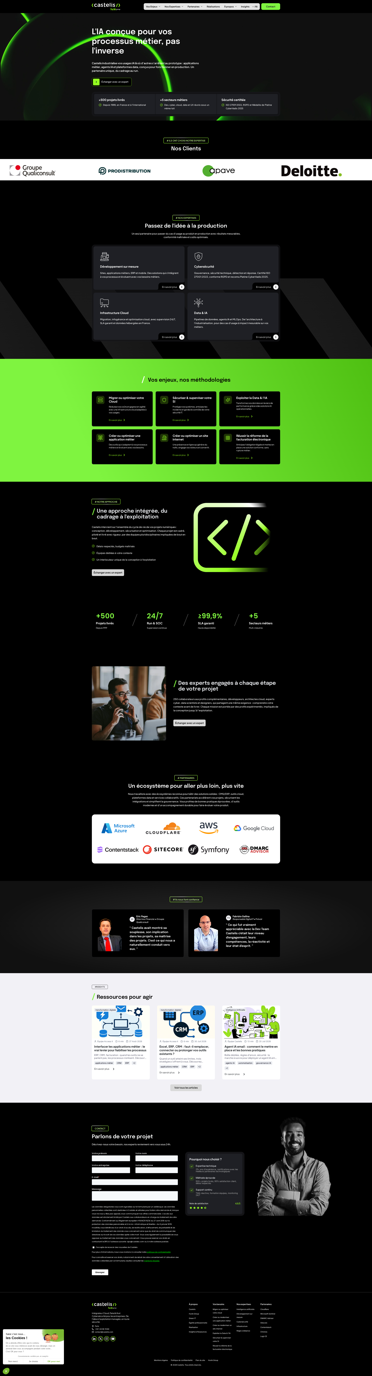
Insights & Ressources (198, 1332)
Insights (245, 6)
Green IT (192, 1318)
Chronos (263, 1332)
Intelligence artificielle (245, 1309)
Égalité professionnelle (198, 1323)
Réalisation (193, 1327)
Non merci (13, 1361)
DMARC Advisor (266, 1318)
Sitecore (263, 1323)
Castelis (192, 1309)
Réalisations (213, 6)
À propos (229, 6)
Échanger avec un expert (108, 572)
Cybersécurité (242, 1322)
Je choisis (33, 1361)
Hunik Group (194, 1314)
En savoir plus (169, 286)
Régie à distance (243, 1331)
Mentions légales (161, 1360)
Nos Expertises (172, 6)
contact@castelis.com (104, 1332)
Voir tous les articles (186, 1087)
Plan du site (200, 1360)
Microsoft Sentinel (267, 1314)
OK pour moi (54, 1361)
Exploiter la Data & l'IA (221, 1333)
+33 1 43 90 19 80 (102, 1329)
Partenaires (194, 6)
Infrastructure (242, 1326)
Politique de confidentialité (182, 1360)
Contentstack (265, 1327)
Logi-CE (263, 1336)
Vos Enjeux (151, 6)
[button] (6, 1371)
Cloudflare (264, 1309)
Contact (270, 6)
